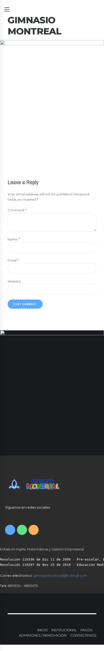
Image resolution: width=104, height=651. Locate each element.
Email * (13, 260)
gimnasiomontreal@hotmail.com (60, 575)
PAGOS (87, 630)
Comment (17, 210)
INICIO (42, 630)
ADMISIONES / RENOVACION (42, 635)
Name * (14, 239)
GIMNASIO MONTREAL (34, 25)
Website (14, 281)
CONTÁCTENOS (83, 635)
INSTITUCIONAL (64, 630)
